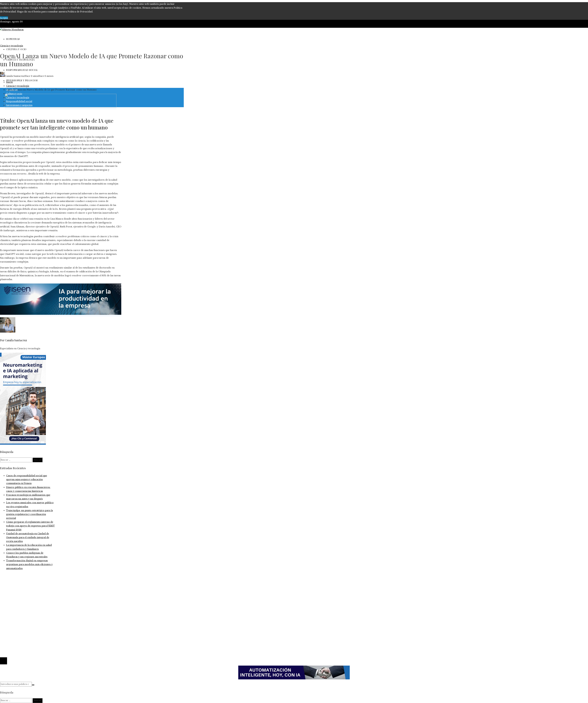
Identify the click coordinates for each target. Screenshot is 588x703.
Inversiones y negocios (19, 618)
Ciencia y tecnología (11, 45)
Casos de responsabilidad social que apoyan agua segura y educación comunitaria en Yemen (26, 479)
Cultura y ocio (14, 610)
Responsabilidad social (19, 622)
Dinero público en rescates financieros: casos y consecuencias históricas (47, 587)
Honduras (12, 614)
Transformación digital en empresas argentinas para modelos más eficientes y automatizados (29, 564)
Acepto (4, 17)
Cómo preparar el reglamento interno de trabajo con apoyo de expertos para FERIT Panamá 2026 (30, 526)
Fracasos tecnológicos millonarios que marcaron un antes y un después (46, 591)
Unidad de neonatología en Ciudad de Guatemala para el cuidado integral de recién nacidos (27, 537)
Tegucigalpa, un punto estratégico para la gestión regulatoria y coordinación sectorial (29, 514)
